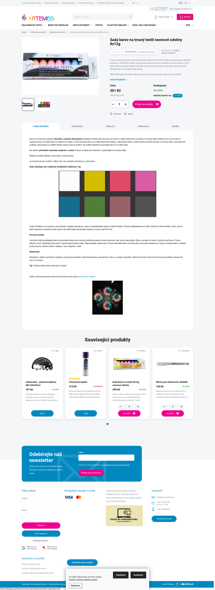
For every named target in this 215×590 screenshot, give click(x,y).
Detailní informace (117, 79)
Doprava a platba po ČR (31, 564)
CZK (186, 3)
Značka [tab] (175, 126)
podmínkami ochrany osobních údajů (115, 465)
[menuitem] (33, 25)
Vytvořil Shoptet (168, 584)
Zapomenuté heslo (40, 541)
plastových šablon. (87, 276)
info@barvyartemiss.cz (166, 497)
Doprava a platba (51, 3)
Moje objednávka (68, 3)
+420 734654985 (163, 503)
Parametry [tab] (77, 126)
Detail (42, 413)
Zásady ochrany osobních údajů (83, 579)
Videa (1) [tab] (110, 126)
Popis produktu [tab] (41, 126)
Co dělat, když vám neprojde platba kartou (38, 573)
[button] (107, 423)
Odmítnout (120, 575)
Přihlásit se (41, 525)
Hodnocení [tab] (143, 126)
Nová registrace (41, 534)
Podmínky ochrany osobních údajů (110, 3)
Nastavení (75, 585)
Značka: (168, 53)
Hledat (130, 17)
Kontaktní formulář (86, 3)
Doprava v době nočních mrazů (34, 568)
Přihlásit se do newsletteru (91, 473)
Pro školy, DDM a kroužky (31, 3)
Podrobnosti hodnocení (146, 52)
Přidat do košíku (144, 104)
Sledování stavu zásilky (82, 562)
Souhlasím (138, 575)
